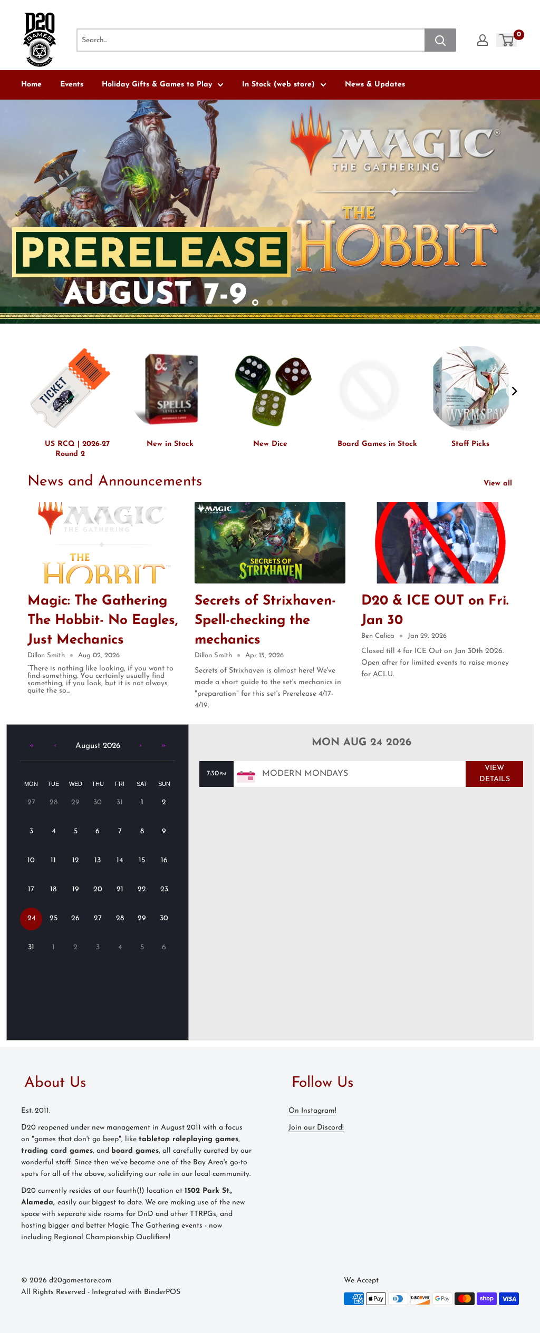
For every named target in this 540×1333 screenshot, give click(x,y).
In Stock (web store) (278, 85)
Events (71, 85)
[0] (507, 40)
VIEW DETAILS (494, 773)
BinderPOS (162, 1292)
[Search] (440, 40)
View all (499, 484)
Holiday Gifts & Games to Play (157, 85)
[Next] (514, 391)
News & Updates (375, 85)
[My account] (482, 40)
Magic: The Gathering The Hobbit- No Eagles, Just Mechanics (102, 620)
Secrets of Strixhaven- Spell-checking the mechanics (265, 620)
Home (31, 85)
